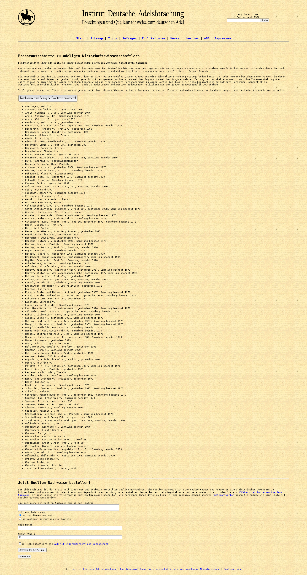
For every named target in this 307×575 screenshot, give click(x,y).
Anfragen (129, 38)
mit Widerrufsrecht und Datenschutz (83, 544)
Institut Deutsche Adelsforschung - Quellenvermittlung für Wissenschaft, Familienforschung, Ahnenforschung (145, 569)
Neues (174, 38)
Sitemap (96, 38)
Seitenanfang (232, 569)
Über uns (192, 38)
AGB (206, 38)
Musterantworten (223, 495)
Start (80, 38)
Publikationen (153, 38)
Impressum (223, 38)
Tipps (112, 38)
